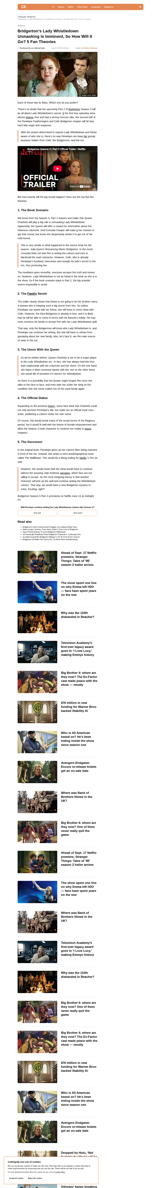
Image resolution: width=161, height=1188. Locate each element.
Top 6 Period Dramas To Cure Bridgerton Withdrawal (44, 532)
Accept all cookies (16, 1178)
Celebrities (95, 7)
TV (53, 7)
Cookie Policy (60, 1172)
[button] (140, 7)
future (88, 428)
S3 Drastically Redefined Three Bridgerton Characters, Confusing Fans (52, 534)
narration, (65, 473)
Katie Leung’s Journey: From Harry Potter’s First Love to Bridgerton (50, 529)
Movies (61, 7)
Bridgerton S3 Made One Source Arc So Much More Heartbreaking (50, 539)
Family (32, 293)
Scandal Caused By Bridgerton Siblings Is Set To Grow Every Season (51, 537)
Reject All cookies (35, 1178)
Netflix (71, 7)
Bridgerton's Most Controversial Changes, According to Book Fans (50, 527)
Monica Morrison (90, 48)
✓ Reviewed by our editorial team (31, 48)
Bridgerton (108, 7)
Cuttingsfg (22, 17)
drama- (30, 117)
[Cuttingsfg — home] (23, 7)
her (85, 136)
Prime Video (82, 7)
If (63, 113)
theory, (52, 406)
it (77, 230)
